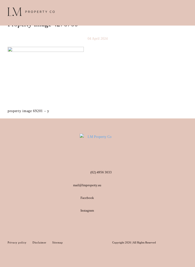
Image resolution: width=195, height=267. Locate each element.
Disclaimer (39, 242)
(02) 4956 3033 (101, 172)
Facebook (87, 198)
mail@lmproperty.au (87, 185)
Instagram (87, 210)
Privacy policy (17, 242)
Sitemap (57, 242)
